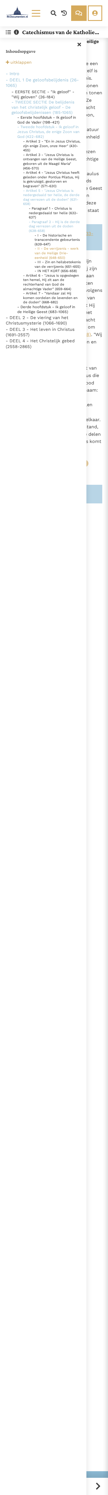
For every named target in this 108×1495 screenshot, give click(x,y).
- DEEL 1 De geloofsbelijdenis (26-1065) (42, 82)
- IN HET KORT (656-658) (56, 271)
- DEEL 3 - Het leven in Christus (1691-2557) (40, 332)
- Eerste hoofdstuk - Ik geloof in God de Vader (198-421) (46, 119)
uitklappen (21, 62)
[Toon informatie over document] (16, 32)
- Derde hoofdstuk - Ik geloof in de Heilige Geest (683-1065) (46, 309)
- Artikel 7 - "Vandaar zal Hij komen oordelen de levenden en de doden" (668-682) (50, 297)
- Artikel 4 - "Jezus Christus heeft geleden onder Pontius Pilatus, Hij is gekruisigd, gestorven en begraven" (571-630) (51, 179)
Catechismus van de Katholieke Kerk (60, 32)
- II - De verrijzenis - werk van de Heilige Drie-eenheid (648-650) (57, 253)
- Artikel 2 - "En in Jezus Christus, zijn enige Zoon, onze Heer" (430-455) (51, 145)
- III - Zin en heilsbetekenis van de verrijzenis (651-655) (58, 264)
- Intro (12, 73)
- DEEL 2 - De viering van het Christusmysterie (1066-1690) (37, 320)
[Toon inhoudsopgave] (8, 32)
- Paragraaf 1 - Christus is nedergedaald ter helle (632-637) (53, 212)
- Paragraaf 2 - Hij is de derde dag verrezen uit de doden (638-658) (54, 226)
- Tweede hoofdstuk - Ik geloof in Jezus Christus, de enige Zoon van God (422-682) (48, 132)
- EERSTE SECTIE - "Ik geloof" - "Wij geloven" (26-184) (43, 94)
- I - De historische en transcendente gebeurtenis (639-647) (57, 239)
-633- (87, 233)
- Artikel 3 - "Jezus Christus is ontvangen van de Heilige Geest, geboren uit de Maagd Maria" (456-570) (50, 161)
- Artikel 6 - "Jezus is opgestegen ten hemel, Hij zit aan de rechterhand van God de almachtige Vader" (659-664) (51, 282)
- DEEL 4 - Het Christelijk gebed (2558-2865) (40, 343)
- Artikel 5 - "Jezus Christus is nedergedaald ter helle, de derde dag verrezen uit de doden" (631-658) (51, 197)
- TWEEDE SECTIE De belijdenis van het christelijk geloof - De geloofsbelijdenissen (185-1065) (43, 107)
